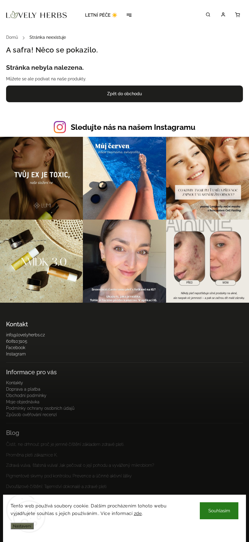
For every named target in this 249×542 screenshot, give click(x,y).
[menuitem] (103, 15)
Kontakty (14, 382)
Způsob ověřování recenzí (31, 414)
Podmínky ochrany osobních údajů (40, 408)
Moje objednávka (22, 401)
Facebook (15, 347)
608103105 (16, 341)
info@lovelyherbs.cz (25, 334)
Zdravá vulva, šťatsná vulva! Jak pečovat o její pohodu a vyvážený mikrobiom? (80, 465)
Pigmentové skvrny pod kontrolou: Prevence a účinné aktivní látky (69, 475)
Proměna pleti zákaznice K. (31, 455)
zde (138, 513)
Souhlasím (219, 510)
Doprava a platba (23, 389)
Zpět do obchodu (124, 93)
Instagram (16, 354)
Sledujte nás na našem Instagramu (133, 127)
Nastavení (22, 525)
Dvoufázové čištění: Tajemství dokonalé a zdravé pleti (56, 486)
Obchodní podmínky (26, 395)
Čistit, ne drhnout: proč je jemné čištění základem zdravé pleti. (65, 444)
